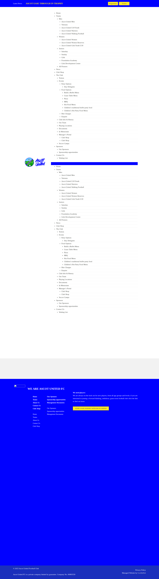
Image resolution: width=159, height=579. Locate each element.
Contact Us (60, 155)
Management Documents (55, 403)
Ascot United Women (69, 40)
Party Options (66, 84)
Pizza (66, 99)
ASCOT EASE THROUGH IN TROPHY (44, 3)
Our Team (62, 123)
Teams (58, 16)
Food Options (66, 90)
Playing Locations (65, 126)
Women (61, 37)
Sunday (64, 54)
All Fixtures (63, 66)
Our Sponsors (64, 149)
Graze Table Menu (71, 96)
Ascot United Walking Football (72, 34)
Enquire (64, 117)
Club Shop (60, 72)
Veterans (64, 25)
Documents (63, 129)
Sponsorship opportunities (68, 152)
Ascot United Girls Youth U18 (72, 45)
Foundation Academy (69, 60)
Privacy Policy (140, 570)
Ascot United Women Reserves (72, 43)
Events (61, 81)
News (58, 69)
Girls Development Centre (70, 63)
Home (58, 13)
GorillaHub (142, 573)
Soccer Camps (64, 143)
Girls (63, 57)
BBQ (66, 102)
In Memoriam (64, 132)
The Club (59, 75)
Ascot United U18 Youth (70, 28)
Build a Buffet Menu (71, 93)
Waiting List (63, 158)
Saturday (64, 51)
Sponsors (59, 146)
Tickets (61, 78)
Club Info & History (66, 120)
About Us (36, 403)
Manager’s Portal (65, 135)
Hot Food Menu (70, 105)
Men (60, 19)
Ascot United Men (68, 22)
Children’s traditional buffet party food (78, 108)
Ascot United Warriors (69, 31)
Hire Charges (66, 114)
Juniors (61, 49)
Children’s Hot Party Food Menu (76, 111)
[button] (94, 163)
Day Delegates (69, 87)
